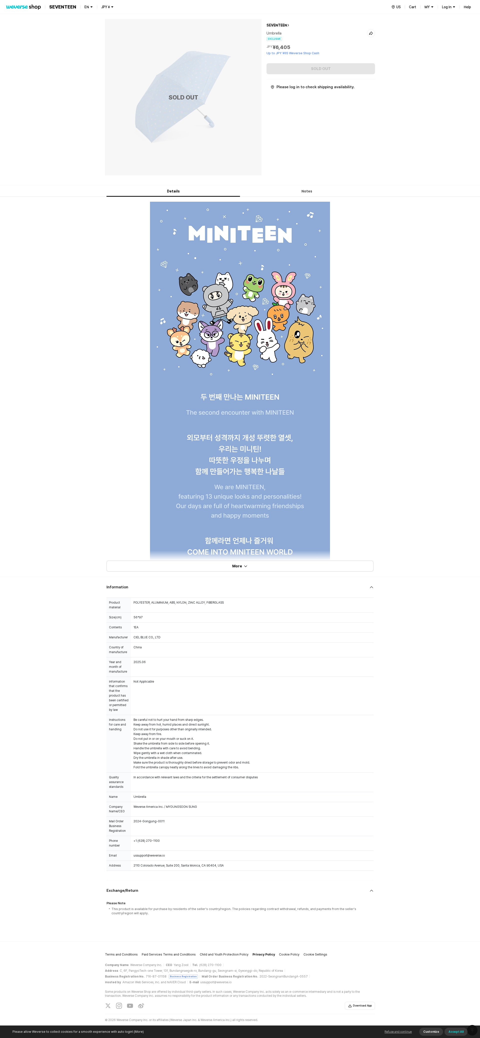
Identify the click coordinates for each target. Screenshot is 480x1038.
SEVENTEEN (276, 25)
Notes (307, 191)
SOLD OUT (321, 68)
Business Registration (183, 976)
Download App (362, 1005)
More (237, 566)
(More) (139, 1032)
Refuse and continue (398, 1032)
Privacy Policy (263, 954)
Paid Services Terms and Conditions (169, 954)
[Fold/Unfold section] (240, 587)
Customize (431, 1032)
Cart (412, 7)
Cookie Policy (289, 954)
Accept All (456, 1032)
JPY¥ (105, 7)
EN (86, 7)
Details (173, 191)
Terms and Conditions (121, 954)
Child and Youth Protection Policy (224, 954)
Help (467, 7)
